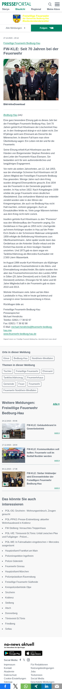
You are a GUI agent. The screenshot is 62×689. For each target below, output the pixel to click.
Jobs (33, 671)
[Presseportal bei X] (23, 660)
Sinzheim (10, 592)
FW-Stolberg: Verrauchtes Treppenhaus (25, 528)
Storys (5, 9)
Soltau (8, 629)
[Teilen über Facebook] (5, 686)
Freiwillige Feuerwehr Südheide (21, 582)
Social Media (37, 678)
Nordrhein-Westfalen (42, 358)
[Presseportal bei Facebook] (19, 660)
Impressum (9, 664)
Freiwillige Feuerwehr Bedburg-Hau (21, 43)
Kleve (6, 358)
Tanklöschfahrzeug (13, 377)
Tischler (7, 371)
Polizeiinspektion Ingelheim (19, 556)
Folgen (43, 28)
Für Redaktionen (39, 664)
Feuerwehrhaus (35, 377)
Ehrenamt (47, 371)
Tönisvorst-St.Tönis (15, 618)
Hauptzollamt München (17, 571)
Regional (36, 9)
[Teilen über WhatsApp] (26, 686)
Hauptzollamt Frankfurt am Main (21, 550)
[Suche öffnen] (50, 4)
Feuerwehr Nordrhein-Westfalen (19, 390)
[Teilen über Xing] (36, 686)
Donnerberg (11, 613)
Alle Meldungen (14, 28)
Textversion (36, 675)
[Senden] (57, 686)
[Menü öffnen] (57, 4)
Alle (55, 404)
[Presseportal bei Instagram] (27, 659)
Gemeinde (8, 384)
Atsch (8, 608)
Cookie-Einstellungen (15, 678)
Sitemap (8, 682)
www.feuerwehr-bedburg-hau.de (19, 334)
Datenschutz (10, 675)
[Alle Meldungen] (31, 22)
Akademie (9, 671)
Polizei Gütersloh (14, 561)
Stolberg (9, 603)
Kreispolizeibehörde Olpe (18, 587)
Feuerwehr (34, 384)
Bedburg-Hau (10, 115)
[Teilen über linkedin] (46, 686)
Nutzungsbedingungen (42, 668)
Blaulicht (20, 9)
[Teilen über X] (15, 686)
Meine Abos (53, 9)
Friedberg (10, 623)
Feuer (21, 384)
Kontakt (8, 668)
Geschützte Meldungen (42, 682)
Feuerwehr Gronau (15, 566)
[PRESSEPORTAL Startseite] (16, 4)
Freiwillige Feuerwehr (27, 371)
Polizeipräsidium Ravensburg (20, 577)
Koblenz (9, 597)
